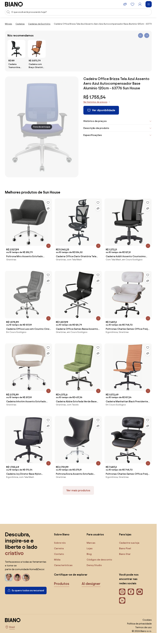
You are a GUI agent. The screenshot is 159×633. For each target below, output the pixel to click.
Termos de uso (143, 627)
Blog (89, 554)
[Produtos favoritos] (132, 4)
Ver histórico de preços (95, 102)
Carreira (59, 548)
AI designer (91, 584)
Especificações (92, 135)
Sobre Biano (61, 534)
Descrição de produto (96, 128)
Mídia (57, 559)
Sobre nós (60, 542)
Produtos (61, 584)
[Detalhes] (48, 246)
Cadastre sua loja (129, 542)
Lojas (90, 548)
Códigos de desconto (99, 559)
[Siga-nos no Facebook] (131, 592)
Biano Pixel (125, 548)
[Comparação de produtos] (125, 4)
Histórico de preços (95, 121)
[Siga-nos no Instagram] (122, 592)
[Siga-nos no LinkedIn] (122, 600)
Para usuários (95, 534)
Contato (59, 554)
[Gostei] (48, 202)
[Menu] (148, 4)
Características (63, 565)
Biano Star (125, 554)
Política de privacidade (139, 623)
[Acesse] (140, 4)
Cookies (147, 620)
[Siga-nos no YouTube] (139, 592)
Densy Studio (94, 565)
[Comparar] (48, 208)
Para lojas (125, 534)
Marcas (91, 542)
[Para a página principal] (14, 4)
